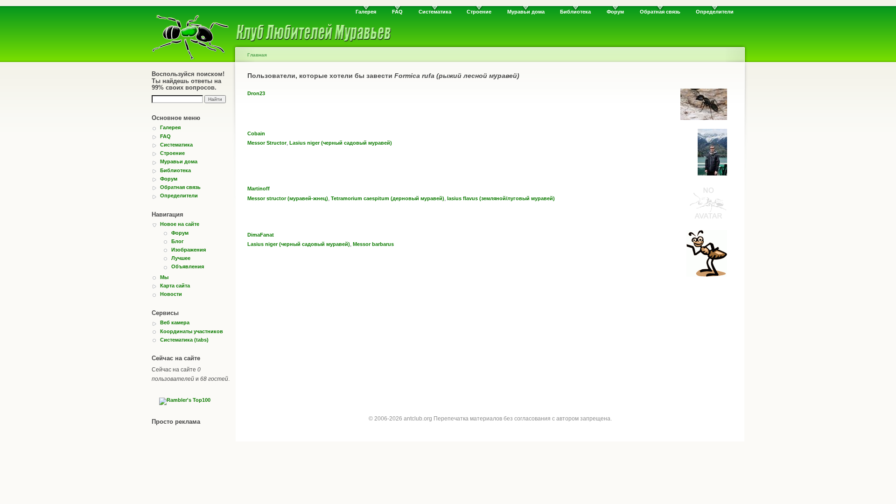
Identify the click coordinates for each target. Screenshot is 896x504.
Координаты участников (191, 331)
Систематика (435, 11)
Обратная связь (660, 11)
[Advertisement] (490, 350)
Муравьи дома (526, 11)
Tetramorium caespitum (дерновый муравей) (387, 198)
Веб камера (174, 322)
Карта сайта (175, 285)
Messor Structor (267, 143)
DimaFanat (260, 235)
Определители (715, 11)
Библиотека (575, 11)
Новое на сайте (179, 224)
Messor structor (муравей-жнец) (287, 198)
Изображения (188, 249)
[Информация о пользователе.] (703, 118)
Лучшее (180, 258)
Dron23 (256, 93)
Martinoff (258, 188)
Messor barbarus (373, 244)
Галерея (366, 11)
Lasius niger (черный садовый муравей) (340, 143)
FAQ (397, 11)
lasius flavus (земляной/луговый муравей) (501, 198)
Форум (615, 11)
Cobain (256, 133)
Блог (177, 241)
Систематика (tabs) (184, 340)
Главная (257, 54)
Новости (171, 294)
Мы (164, 277)
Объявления (187, 266)
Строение (479, 11)
